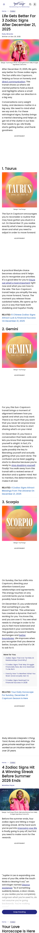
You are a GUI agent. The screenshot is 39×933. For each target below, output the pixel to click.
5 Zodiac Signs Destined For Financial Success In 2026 (17, 681)
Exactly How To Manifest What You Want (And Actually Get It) (20, 674)
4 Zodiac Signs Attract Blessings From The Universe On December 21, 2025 (18, 490)
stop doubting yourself (23, 465)
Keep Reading (19, 912)
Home (4, 11)
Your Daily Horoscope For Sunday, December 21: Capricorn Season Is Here (17, 695)
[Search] (30, 4)
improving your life (27, 828)
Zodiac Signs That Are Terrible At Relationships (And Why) (20, 659)
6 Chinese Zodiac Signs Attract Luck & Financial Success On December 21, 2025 (19, 317)
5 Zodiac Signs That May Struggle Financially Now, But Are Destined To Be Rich (20, 666)
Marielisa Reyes (8, 785)
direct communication (13, 81)
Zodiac (12, 11)
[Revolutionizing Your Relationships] (19, 4)
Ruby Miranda (7, 34)
